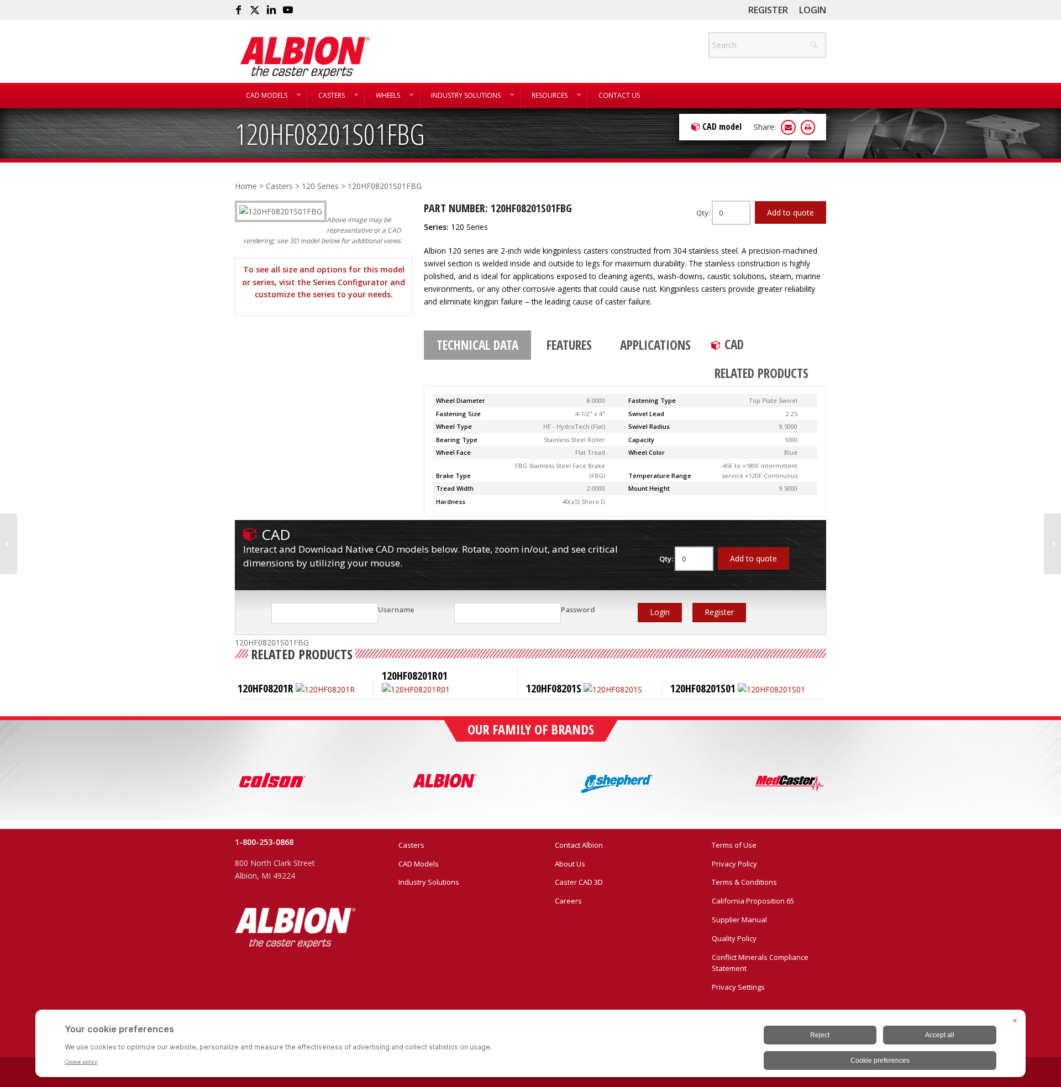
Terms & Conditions (744, 882)
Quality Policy (734, 938)
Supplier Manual (739, 920)
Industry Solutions (428, 882)
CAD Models (418, 864)
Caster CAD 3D (579, 882)
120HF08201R (265, 688)
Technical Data (477, 345)
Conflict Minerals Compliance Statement (760, 963)
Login (812, 10)
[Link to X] (254, 10)
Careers (568, 901)
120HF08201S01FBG (329, 133)
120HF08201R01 (415, 675)
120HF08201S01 (703, 688)
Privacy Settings (738, 987)
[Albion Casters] (305, 57)
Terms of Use (734, 845)
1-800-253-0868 (264, 842)
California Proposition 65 (753, 901)
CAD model (722, 126)
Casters (279, 186)
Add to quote (790, 212)
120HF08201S (553, 688)
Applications (655, 345)
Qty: (704, 213)
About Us (570, 864)
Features (569, 345)
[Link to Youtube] (288, 10)
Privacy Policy (734, 864)
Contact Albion (579, 845)
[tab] (477, 345)
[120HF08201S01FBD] (8, 543)
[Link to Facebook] (238, 10)
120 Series (320, 186)
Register (768, 10)
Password (578, 610)
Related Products (761, 373)
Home (246, 186)
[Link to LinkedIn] (271, 10)
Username (396, 610)
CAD (734, 344)
